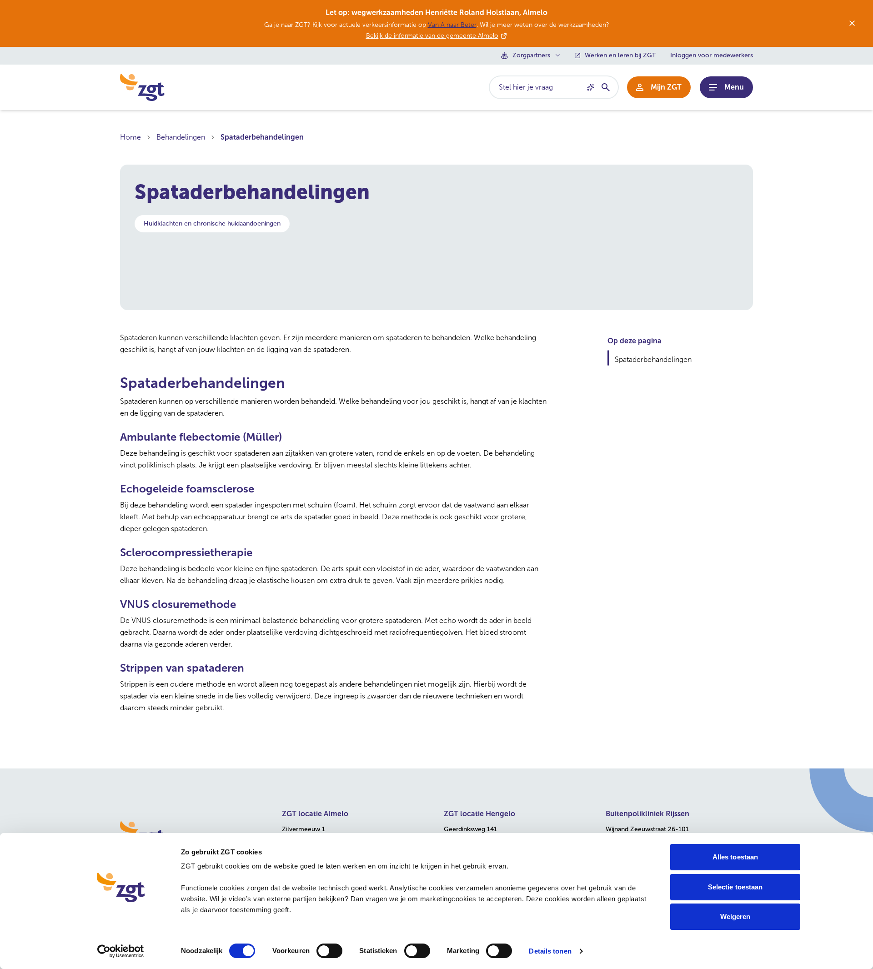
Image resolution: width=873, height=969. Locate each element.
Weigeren (735, 916)
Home (130, 137)
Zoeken (605, 87)
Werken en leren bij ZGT (620, 55)
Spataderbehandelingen (262, 137)
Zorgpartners (531, 55)
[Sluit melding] (852, 23)
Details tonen (550, 951)
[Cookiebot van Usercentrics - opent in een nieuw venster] (121, 951)
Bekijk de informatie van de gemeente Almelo (432, 35)
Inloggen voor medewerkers (711, 55)
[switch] (329, 951)
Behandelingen (180, 137)
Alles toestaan (735, 857)
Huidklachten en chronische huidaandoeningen (212, 223)
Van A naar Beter (452, 24)
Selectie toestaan (735, 887)
